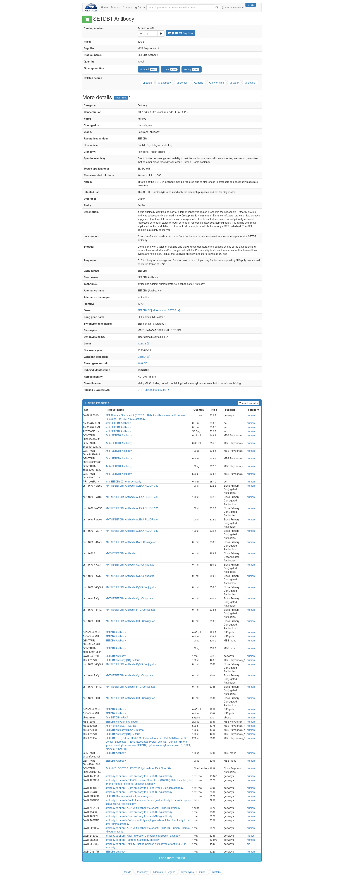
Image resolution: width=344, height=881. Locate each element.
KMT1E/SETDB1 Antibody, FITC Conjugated (131, 609)
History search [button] (233, 7)
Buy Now (187, 33)
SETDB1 (143, 310)
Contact (127, 7)
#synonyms (187, 872)
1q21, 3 (142, 343)
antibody (165, 82)
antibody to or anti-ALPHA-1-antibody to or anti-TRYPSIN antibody (143, 808)
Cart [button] (140, 7)
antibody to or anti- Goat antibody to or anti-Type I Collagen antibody (144, 788)
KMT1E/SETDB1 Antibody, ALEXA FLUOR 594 (132, 519)
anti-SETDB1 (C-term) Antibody (123, 481)
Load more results (172, 857)
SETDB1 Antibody (116, 632)
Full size (251, 4)
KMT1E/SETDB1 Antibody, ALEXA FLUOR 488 (132, 497)
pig (248, 844)
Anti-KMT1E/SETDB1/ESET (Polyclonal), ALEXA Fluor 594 (139, 768)
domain (183, 82)
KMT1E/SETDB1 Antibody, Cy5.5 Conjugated (131, 587)
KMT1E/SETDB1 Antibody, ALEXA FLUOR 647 (132, 530)
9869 (141, 363)
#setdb (127, 872)
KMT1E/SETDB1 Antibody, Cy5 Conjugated (130, 576)
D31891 (142, 356)
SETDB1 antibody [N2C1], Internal (125, 730)
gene (200, 82)
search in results (249, 402)
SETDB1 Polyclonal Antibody (122, 721)
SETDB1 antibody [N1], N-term (123, 660)
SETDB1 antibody (116, 656)
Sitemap (115, 7)
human (251, 415)
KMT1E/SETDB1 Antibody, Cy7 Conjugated (130, 598)
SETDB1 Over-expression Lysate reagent (129, 796)
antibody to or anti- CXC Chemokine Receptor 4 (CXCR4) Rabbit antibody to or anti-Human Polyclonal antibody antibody (149, 781)
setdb (148, 82)
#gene (171, 872)
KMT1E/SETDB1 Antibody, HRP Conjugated (130, 621)
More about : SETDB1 (165, 310)
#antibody (142, 872)
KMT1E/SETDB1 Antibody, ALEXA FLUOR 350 (132, 485)
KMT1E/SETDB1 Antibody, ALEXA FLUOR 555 (132, 508)
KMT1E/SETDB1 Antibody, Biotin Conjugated (131, 542)
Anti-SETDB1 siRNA (117, 717)
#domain (158, 872)
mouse (251, 835)
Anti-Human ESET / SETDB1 (122, 725)
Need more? (121, 97)
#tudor (202, 872)
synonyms (218, 82)
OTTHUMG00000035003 (152, 390)
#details (216, 872)
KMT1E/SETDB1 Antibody (120, 553)
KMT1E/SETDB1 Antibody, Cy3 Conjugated (130, 564)
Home (104, 7)
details (251, 82)
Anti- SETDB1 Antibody (119, 435)
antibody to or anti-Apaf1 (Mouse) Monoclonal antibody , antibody (143, 835)
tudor (235, 82)
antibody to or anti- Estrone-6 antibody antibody (132, 839)
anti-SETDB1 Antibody (118, 423)
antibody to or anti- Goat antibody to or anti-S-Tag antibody (139, 776)
